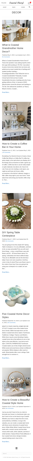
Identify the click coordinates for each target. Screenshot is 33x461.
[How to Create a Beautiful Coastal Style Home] (16, 382)
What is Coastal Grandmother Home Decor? (12, 48)
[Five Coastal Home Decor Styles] (16, 296)
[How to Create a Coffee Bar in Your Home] (16, 121)
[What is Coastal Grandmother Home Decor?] (16, 30)
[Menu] (16, 448)
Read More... (6, 92)
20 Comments (6, 152)
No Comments (6, 57)
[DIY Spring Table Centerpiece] (16, 211)
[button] (29, 3)
